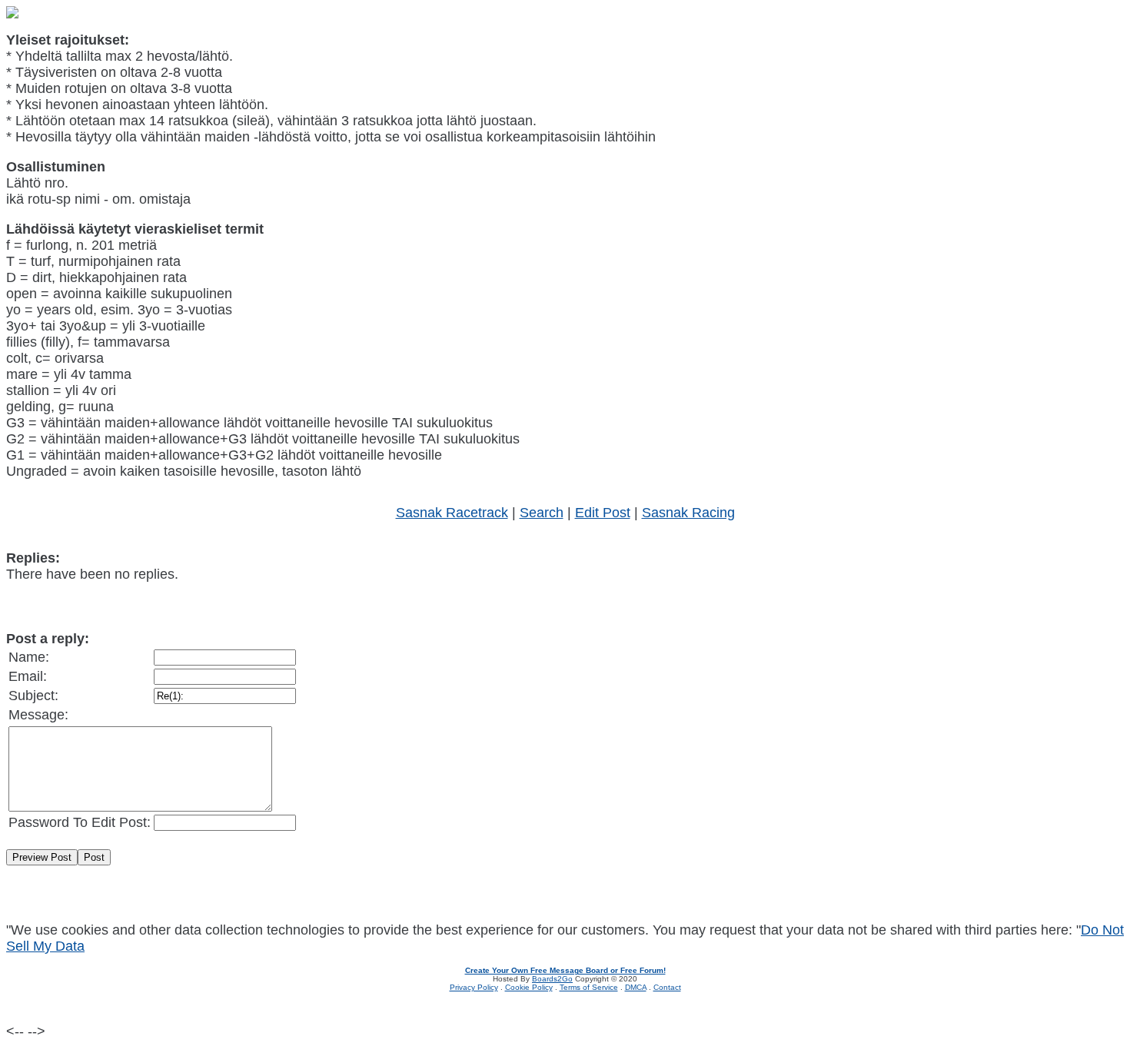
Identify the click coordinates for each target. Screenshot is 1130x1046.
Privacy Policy (474, 987)
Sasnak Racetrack (452, 512)
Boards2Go (552, 979)
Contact (667, 987)
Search (541, 512)
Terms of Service (589, 987)
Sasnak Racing (688, 512)
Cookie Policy (529, 987)
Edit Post (602, 512)
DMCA (635, 987)
